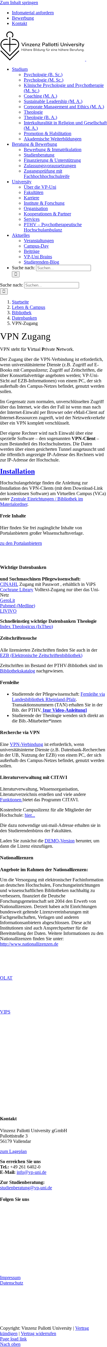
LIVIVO (8, 611)
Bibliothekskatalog (17, 670)
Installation (17, 471)
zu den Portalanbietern (21, 543)
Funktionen (11, 799)
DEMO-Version (60, 840)
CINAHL (9, 584)
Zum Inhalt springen (19, 2)
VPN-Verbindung (26, 744)
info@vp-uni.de (31, 1171)
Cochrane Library (16, 589)
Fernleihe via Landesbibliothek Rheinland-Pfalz (58, 697)
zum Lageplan (13, 1151)
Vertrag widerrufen (38, 1333)
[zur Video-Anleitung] (64, 710)
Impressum (10, 1277)
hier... (30, 815)
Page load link (13, 1338)
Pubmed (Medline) (17, 605)
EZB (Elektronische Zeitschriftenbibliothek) (41, 655)
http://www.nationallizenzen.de (29, 944)
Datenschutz (11, 1282)
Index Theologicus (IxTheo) (26, 626)
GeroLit (7, 600)
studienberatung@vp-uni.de (26, 1187)
